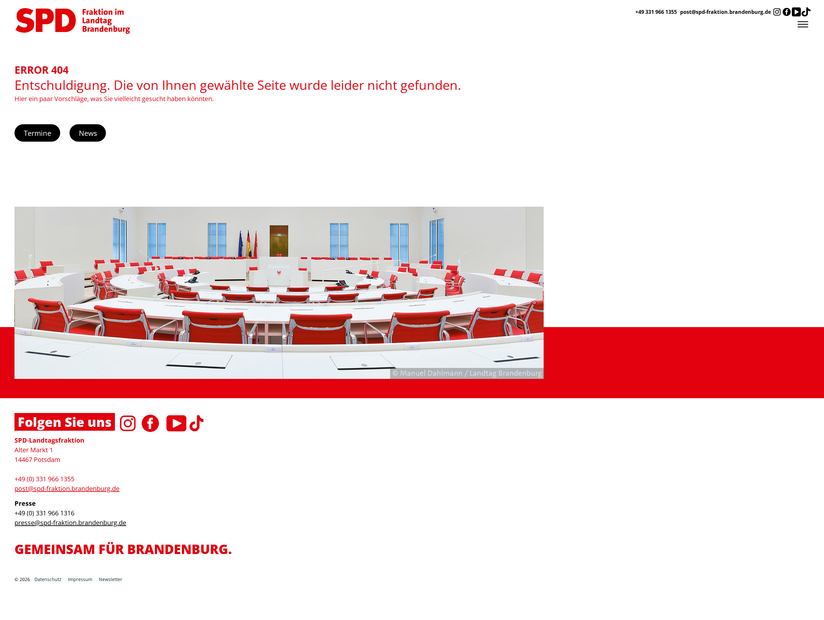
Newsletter (110, 579)
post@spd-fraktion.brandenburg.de (725, 11)
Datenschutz (47, 579)
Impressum (80, 579)
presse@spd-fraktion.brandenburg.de (70, 522)
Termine (37, 133)
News (88, 133)
